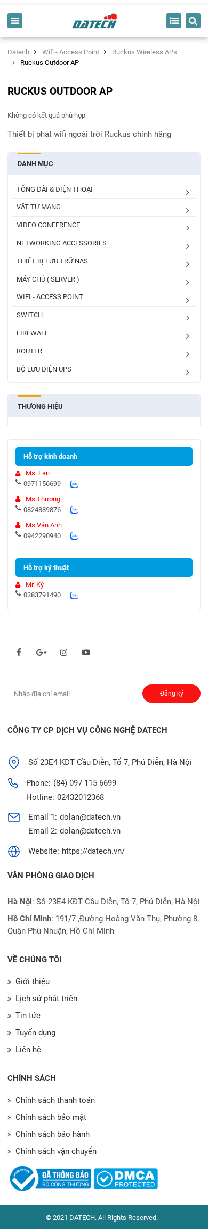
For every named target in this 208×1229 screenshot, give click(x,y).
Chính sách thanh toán (55, 1100)
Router (29, 351)
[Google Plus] (41, 653)
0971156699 (42, 484)
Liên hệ (28, 1049)
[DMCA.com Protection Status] (125, 1178)
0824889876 (42, 510)
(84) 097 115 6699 (84, 783)
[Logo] (94, 21)
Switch (30, 315)
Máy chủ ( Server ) (48, 279)
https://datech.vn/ (93, 851)
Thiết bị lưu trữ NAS (52, 261)
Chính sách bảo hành (52, 1134)
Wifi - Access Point (50, 297)
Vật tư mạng (39, 207)
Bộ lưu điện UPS (44, 369)
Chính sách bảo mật (50, 1117)
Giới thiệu (32, 981)
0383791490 (42, 595)
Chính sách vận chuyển (56, 1151)
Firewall (33, 333)
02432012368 (80, 797)
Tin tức (28, 1015)
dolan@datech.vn (90, 817)
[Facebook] (19, 653)
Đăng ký (171, 693)
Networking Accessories (62, 243)
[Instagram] (64, 653)
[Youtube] (86, 653)
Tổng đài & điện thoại (55, 189)
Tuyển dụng (35, 1032)
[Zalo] (74, 484)
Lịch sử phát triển (46, 998)
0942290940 (42, 536)
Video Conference (48, 225)
